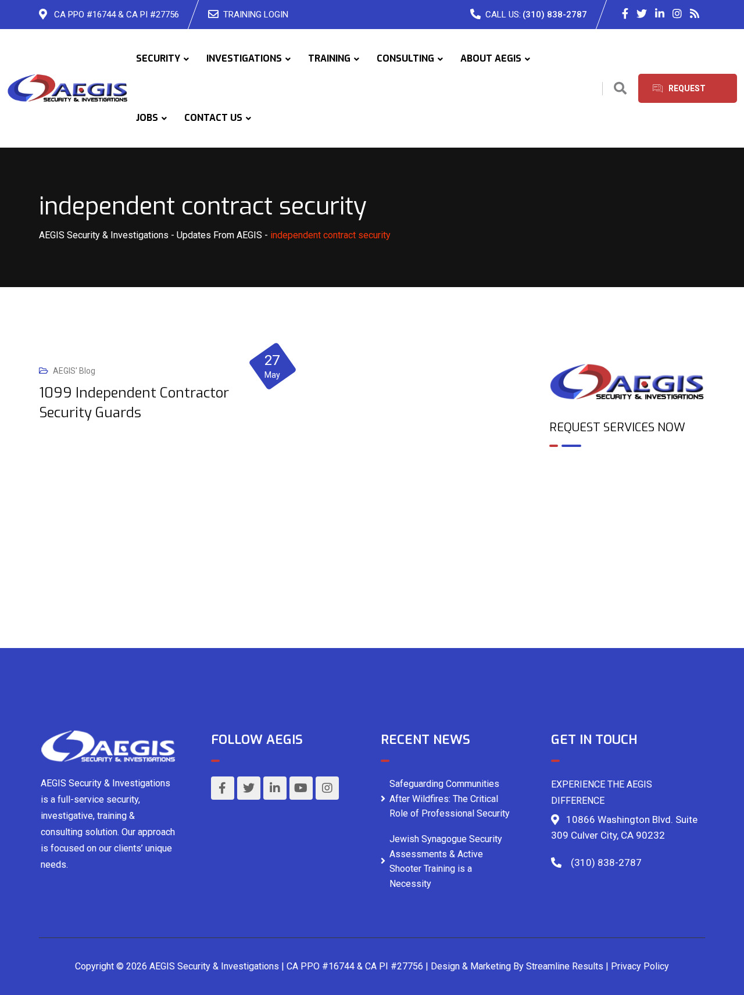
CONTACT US (213, 118)
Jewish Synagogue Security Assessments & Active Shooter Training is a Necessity (445, 861)
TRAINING (329, 58)
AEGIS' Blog (74, 370)
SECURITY (158, 58)
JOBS (147, 118)
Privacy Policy (640, 966)
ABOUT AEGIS (490, 58)
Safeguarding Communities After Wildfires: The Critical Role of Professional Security (449, 798)
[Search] (620, 88)
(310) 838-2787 (555, 14)
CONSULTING (405, 58)
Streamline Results (564, 966)
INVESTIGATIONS (244, 58)
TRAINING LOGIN (255, 14)
